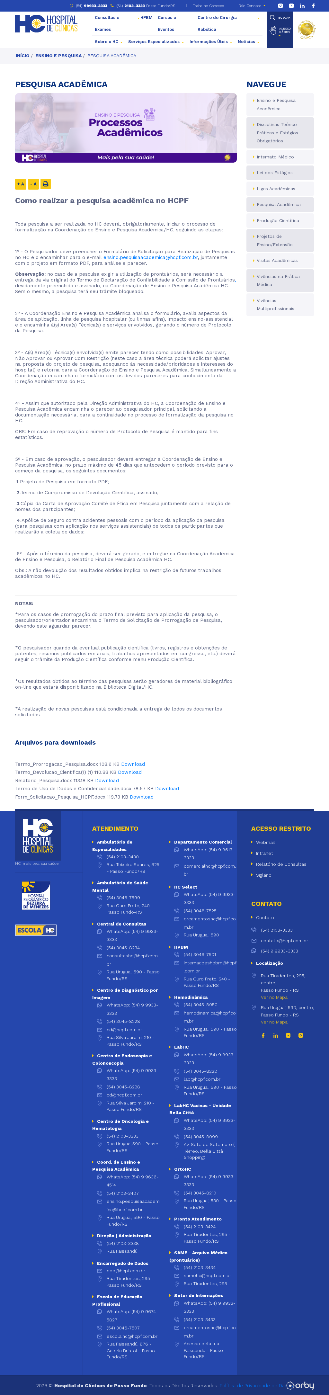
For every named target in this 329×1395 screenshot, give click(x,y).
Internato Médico (275, 156)
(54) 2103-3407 (123, 1193)
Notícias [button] (246, 41)
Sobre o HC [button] (106, 41)
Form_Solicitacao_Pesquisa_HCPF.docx (60, 797)
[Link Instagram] (280, 6)
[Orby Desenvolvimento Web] (300, 1386)
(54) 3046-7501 (200, 954)
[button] (280, 30)
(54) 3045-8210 (200, 1192)
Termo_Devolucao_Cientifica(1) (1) (54, 772)
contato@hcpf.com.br (284, 940)
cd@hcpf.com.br (124, 1029)
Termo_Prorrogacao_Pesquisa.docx (56, 764)
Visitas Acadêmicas (277, 260)
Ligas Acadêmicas (276, 188)
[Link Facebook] (313, 6)
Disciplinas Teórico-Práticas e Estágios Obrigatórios (278, 132)
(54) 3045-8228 (123, 1021)
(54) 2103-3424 (200, 1226)
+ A (20, 184)
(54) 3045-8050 (201, 1004)
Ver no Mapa (274, 997)
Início (23, 55)
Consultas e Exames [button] (107, 23)
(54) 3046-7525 (200, 910)
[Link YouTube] (291, 6)
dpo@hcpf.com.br (126, 1270)
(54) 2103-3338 (123, 1243)
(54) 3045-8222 (200, 1071)
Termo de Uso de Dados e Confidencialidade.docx (73, 788)
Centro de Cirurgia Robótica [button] (217, 23)
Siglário (263, 875)
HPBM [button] (146, 17)
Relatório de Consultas (281, 864)
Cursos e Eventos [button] (167, 23)
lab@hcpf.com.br (202, 1079)
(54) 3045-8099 (201, 1136)
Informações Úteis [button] (209, 41)
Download (133, 764)
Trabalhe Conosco (207, 6)
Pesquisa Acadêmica (111, 55)
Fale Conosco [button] (249, 6)
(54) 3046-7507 (123, 1327)
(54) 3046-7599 (123, 897)
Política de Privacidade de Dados (256, 1386)
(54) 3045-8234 (123, 947)
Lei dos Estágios (275, 172)
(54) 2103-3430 (123, 856)
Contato (265, 917)
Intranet (264, 853)
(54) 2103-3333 (122, 1136)
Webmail (265, 842)
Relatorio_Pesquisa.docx (43, 780)
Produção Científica (278, 220)
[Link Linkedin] (302, 6)
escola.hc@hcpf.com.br (132, 1336)
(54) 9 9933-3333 (279, 950)
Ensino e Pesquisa (58, 55)
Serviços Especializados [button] (154, 41)
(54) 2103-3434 (200, 1267)
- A (33, 184)
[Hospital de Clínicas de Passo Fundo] (46, 24)
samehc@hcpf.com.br (207, 1275)
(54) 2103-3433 (200, 1319)
